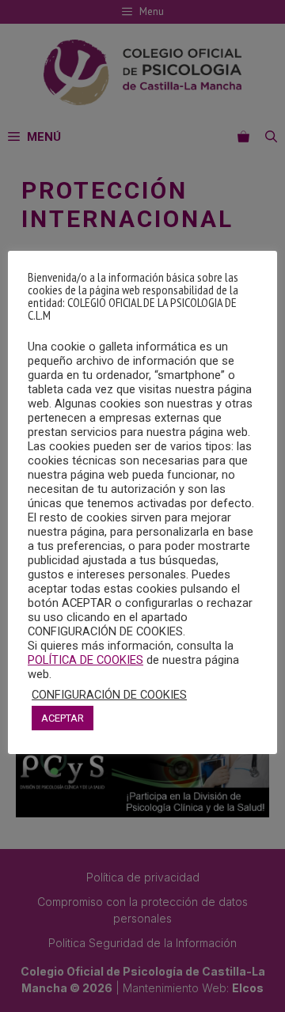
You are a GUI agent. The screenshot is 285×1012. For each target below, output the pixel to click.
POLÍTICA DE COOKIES (85, 660)
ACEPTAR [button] (62, 718)
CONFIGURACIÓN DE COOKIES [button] (109, 695)
